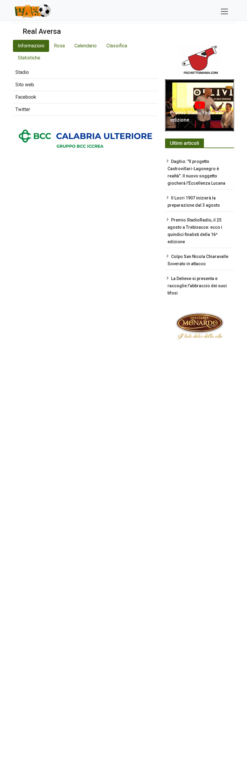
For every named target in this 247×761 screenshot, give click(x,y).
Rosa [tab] (59, 46)
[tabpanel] (85, 91)
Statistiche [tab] (29, 58)
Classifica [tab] (116, 46)
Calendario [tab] (85, 46)
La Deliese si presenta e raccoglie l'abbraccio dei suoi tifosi (197, 285)
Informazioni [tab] (31, 46)
